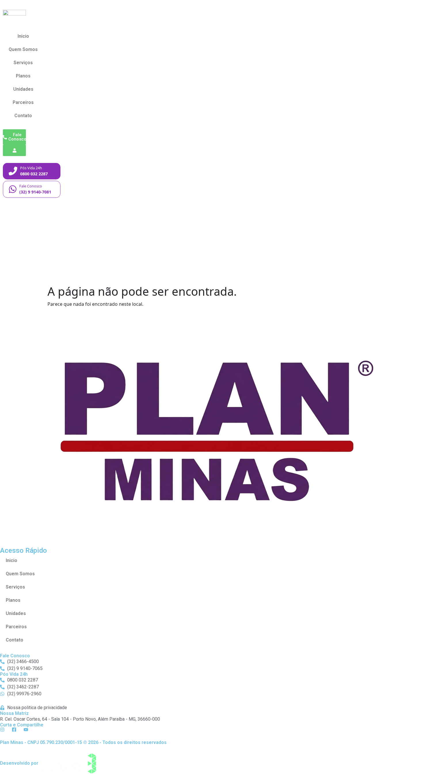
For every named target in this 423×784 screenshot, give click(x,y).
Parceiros (23, 102)
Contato (23, 115)
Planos (23, 76)
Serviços (23, 62)
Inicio (23, 36)
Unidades (23, 89)
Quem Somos (23, 49)
